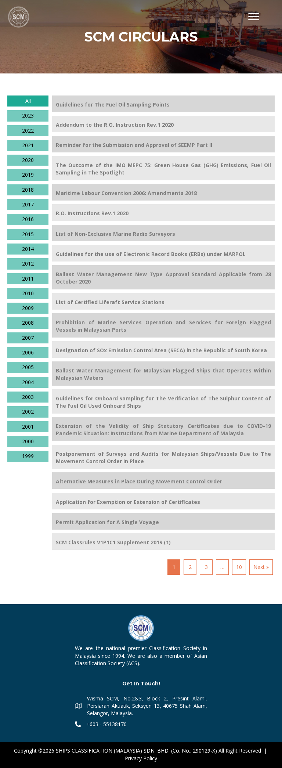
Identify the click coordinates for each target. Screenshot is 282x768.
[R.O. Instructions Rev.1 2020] (163, 212)
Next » (261, 566)
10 (239, 566)
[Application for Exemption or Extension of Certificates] (163, 501)
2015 (28, 234)
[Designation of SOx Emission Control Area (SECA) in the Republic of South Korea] (163, 349)
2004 (28, 382)
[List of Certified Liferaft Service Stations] (163, 301)
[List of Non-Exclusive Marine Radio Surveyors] (163, 233)
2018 (28, 189)
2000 (28, 441)
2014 (28, 248)
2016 (28, 219)
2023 (28, 115)
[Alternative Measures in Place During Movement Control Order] (163, 480)
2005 (28, 367)
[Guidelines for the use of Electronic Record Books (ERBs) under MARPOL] (163, 253)
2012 (28, 263)
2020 (28, 159)
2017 (28, 204)
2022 (28, 130)
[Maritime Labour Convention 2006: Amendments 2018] (163, 192)
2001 (28, 426)
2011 (28, 278)
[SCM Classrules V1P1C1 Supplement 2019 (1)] (163, 541)
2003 (28, 396)
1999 (28, 455)
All (28, 100)
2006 (28, 352)
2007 (28, 337)
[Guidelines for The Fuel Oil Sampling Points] (163, 103)
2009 (28, 307)
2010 (28, 293)
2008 (28, 322)
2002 (28, 411)
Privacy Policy (141, 758)
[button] (253, 17)
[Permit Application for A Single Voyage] (163, 521)
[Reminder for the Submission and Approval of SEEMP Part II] (163, 144)
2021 (28, 145)
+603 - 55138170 (106, 724)
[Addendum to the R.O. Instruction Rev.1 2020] (163, 124)
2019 (28, 174)
